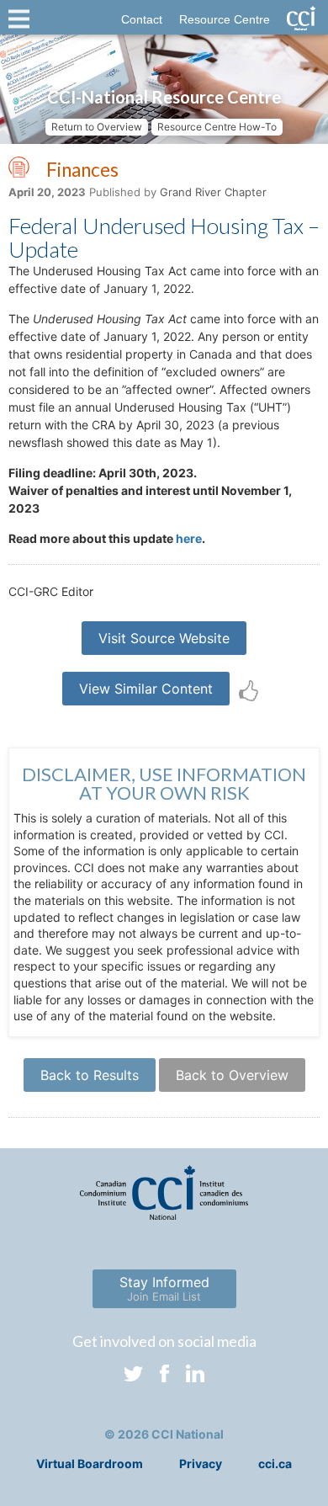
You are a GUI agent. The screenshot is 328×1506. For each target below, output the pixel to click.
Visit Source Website (164, 638)
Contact (141, 19)
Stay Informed (164, 1288)
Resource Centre (224, 19)
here (189, 538)
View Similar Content (146, 688)
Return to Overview (96, 126)
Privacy (200, 1463)
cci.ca (275, 1463)
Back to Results (89, 1075)
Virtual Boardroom (89, 1463)
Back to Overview (232, 1075)
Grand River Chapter (213, 192)
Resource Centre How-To (217, 126)
